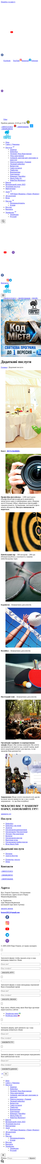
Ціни (7, 142)
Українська (14, 214)
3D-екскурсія (10, 196)
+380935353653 (7, 127)
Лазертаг (13, 150)
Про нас (8, 1136)
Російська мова (11, 1016)
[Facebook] (2, 281)
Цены (7, 862)
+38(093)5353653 (9, 298)
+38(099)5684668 (24, 298)
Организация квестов (13, 838)
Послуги (8, 1085)
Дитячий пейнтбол (17, 164)
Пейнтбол (14, 152)
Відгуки (8, 207)
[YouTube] (5, 281)
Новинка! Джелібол (17, 176)
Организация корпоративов (16, 830)
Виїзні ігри (14, 166)
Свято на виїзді (16, 168)
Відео (7, 198)
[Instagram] (7, 281)
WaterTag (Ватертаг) (18, 180)
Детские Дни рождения (14, 834)
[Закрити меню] (2, 1077)
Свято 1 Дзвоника (12, 144)
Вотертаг (9, 836)
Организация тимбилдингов (16, 842)
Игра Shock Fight (12, 844)
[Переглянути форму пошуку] (3, 221)
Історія (12, 205)
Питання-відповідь (17, 203)
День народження (17, 156)
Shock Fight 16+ (16, 178)
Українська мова (12, 1013)
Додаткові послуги (12, 186)
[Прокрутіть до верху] (2, 1075)
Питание (8, 854)
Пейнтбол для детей (13, 826)
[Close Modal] (2, 950)
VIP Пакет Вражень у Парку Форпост (24, 194)
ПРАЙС (35, 298)
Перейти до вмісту (8, 2)
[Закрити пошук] (3, 1155)
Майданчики (10, 189)
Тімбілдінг (14, 170)
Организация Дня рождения (16, 832)
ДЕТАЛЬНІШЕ (13, 451)
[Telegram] (10, 281)
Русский (13, 217)
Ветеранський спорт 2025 (15, 184)
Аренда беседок (11, 856)
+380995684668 (23, 127)
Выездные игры (11, 840)
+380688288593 (7, 129)
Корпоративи (15, 172)
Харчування (14, 174)
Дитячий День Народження (20, 154)
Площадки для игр (12, 860)
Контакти (9, 209)
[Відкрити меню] (3, 295)
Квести (8, 182)
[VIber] (13, 281)
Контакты (5, 283)
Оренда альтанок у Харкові (20, 162)
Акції (7, 1128)
